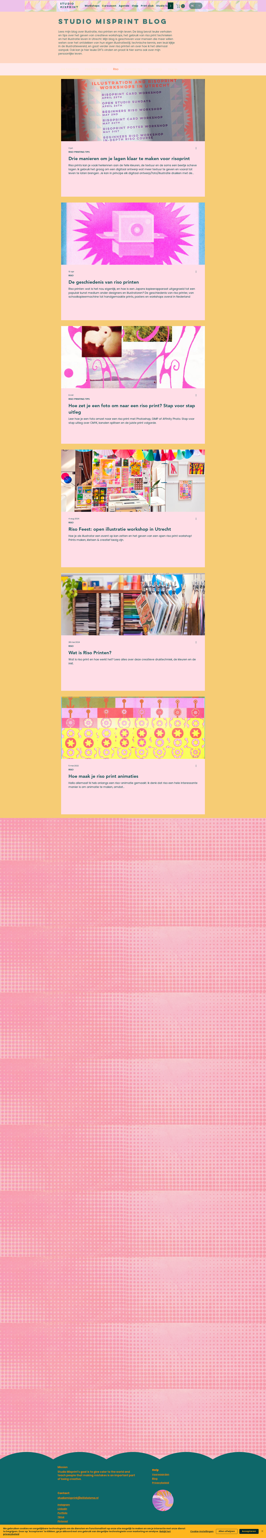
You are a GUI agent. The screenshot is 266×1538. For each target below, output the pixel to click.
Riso (115, 69)
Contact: (64, 1493)
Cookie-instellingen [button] (202, 1531)
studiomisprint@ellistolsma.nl (78, 1498)
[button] (181, 6)
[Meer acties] (197, 148)
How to (172, 69)
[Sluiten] (262, 1531)
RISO (71, 275)
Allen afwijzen (227, 1531)
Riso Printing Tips (96, 69)
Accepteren (249, 1531)
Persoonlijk (155, 69)
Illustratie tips (133, 69)
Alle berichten (70, 69)
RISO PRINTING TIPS (79, 152)
